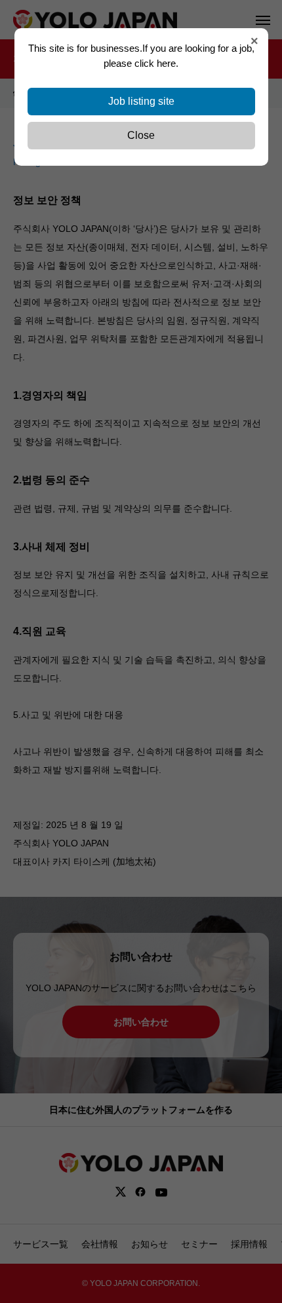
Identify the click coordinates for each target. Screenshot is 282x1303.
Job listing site (141, 101)
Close (141, 135)
